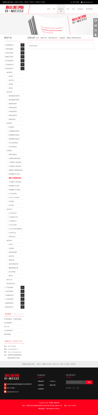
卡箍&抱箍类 (9, 49)
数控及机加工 (9, 307)
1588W (61, 364)
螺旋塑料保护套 (13, 268)
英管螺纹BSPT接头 (14, 174)
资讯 (68, 9)
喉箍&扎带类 (9, 57)
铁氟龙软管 (12, 119)
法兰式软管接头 (13, 143)
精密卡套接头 (13, 154)
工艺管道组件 (9, 287)
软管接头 (9, 123)
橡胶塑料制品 (9, 303)
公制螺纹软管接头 (14, 131)
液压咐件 (9, 240)
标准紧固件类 (9, 45)
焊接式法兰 (12, 236)
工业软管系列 (9, 299)
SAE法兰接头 (13, 193)
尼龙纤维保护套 (13, 264)
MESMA (49, 364)
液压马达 (11, 80)
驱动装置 (9, 72)
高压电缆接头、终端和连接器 (12, 319)
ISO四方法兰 (12, 232)
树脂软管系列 (13, 103)
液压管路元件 (53, 38)
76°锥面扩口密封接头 (15, 182)
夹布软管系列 (13, 111)
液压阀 (11, 84)
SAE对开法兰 (13, 213)
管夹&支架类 (9, 53)
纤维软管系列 (13, 107)
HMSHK (73, 364)
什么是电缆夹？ (8, 330)
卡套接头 (11, 248)
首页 (48, 9)
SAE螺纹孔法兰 (13, 217)
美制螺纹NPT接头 (14, 186)
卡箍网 (44, 364)
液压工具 (9, 279)
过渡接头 (62, 38)
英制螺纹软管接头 (14, 135)
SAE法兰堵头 (13, 225)
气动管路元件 (9, 64)
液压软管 (9, 92)
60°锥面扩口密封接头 (15, 166)
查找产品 (61, 9)
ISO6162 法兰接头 (14, 197)
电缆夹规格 (7, 334)
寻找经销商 (89, 9)
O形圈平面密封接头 (14, 158)
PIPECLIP (56, 364)
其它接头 (11, 205)
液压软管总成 (11, 283)
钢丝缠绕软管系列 (14, 100)
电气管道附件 (9, 60)
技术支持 (80, 9)
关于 (54, 9)
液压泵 (11, 76)
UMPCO (38, 364)
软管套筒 (11, 127)
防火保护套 (12, 272)
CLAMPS (67, 364)
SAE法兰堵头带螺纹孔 (15, 229)
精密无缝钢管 (13, 252)
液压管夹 (11, 256)
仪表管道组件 (9, 291)
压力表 (11, 244)
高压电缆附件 (8, 323)
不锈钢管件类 (9, 295)
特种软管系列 (13, 115)
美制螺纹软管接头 (14, 139)
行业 (73, 9)
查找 (89, 382)
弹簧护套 (11, 260)
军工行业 (6, 326)
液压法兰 (9, 209)
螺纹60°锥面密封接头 (74, 38)
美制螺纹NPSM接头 (14, 189)
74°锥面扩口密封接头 (15, 162)
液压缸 (11, 88)
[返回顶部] (95, 35)
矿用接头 (11, 201)
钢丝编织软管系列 (14, 96)
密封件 (11, 275)
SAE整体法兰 (13, 221)
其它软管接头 (13, 146)
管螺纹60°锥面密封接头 (16, 170)
